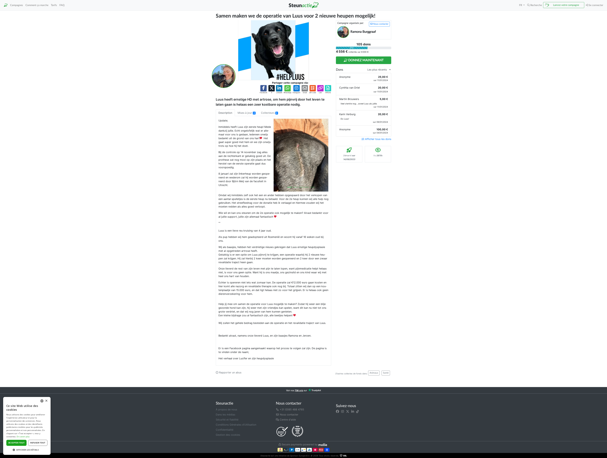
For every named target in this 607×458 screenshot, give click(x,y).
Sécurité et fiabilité (227, 419)
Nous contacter (380, 24)
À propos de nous (226, 409)
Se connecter (595, 5)
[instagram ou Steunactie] (342, 411)
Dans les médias (225, 414)
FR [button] (521, 5)
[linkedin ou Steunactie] (352, 411)
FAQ (61, 5)
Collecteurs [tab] (269, 112)
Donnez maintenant (365, 60)
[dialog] (27, 426)
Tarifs (54, 5)
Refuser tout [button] (37, 442)
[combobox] (41, 400)
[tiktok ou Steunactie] (357, 411)
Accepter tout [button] (16, 442)
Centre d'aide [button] (287, 419)
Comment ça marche (36, 5)
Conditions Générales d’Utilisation (236, 424)
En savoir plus (23, 436)
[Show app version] (605, 456)
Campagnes (16, 5)
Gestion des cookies (228, 434)
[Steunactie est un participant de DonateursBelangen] (282, 431)
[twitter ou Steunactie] (347, 411)
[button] (534, 5)
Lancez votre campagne (566, 5)
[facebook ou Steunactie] (337, 411)
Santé (386, 373)
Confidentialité (224, 429)
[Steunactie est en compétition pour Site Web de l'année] (297, 431)
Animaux (374, 373)
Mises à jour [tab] (246, 112)
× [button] (46, 401)
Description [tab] (225, 112)
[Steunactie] (6, 5)
